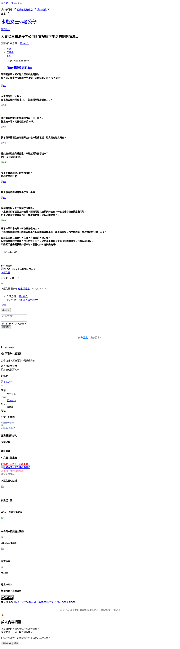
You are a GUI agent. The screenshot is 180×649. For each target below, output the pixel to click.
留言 (27, 288)
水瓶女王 (5, 272)
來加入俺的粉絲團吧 (8, 428)
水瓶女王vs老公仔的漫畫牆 (14, 464)
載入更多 (6, 310)
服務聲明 (116, 610)
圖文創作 (24, 43)
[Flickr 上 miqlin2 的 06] (3, 181)
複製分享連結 (8, 474)
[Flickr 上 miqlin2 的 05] (3, 162)
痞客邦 (21, 288)
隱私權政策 (105, 610)
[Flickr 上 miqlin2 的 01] (3, 85)
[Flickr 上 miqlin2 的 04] (3, 143)
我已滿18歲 (7, 643)
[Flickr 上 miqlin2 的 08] (3, 220)
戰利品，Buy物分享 (28, 300)
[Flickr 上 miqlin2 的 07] (3, 197)
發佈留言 (6, 327)
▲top (3, 305)
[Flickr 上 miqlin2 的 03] (3, 127)
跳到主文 (5, 29)
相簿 (9, 49)
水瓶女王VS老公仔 (7, 423)
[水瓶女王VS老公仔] (2, 425)
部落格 (10, 52)
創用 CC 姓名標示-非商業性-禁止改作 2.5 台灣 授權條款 (43, 602)
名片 (9, 56)
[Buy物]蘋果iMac (19, 67)
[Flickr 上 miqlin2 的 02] (3, 105)
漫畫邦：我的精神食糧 (12, 471)
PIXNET (69, 610)
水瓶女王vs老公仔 (19, 21)
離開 (16, 643)
